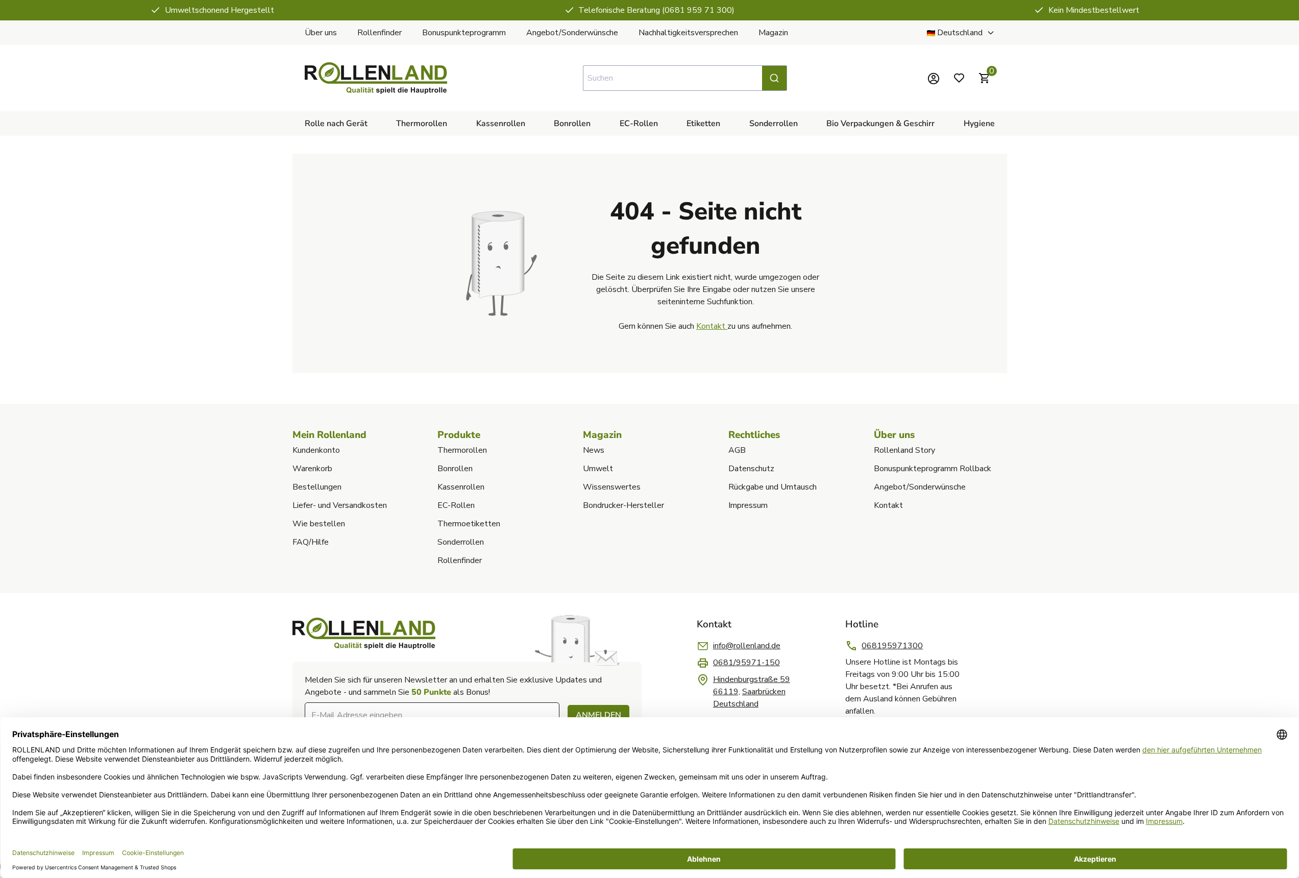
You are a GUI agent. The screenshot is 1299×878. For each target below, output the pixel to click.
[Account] (933, 78)
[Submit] (774, 78)
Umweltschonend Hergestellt (219, 10)
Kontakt (711, 326)
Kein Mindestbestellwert (1093, 10)
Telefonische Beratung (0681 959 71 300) (656, 10)
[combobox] (685, 78)
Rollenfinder (379, 32)
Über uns (321, 32)
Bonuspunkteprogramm (464, 32)
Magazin (773, 32)
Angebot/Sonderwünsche (572, 32)
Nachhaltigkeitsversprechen (688, 32)
